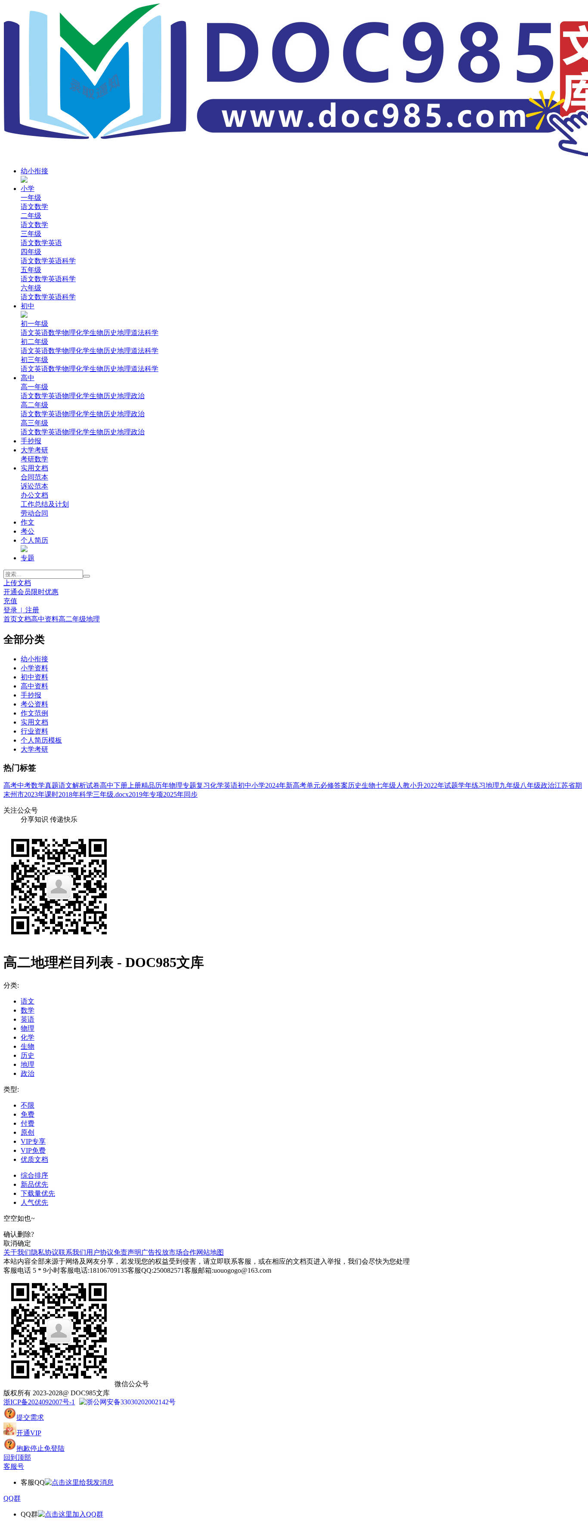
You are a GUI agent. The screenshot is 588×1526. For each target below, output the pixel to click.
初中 (27, 306)
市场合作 (182, 1252)
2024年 (275, 785)
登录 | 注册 (21, 610)
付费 (27, 1123)
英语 (55, 242)
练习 (479, 785)
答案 (341, 785)
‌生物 (96, 395)
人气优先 (34, 1202)
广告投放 (155, 1252)
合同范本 (34, 477)
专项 (156, 794)
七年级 (385, 785)
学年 (465, 785)
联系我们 (72, 1252)
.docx (121, 794)
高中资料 (45, 619)
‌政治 (138, 432)
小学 (27, 188)
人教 (403, 785)
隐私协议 (45, 1252)
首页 (10, 619)
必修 (327, 785)
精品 (148, 785)
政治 (547, 785)
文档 (24, 619)
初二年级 (34, 341)
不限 (27, 1105)
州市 (17, 794)
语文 (27, 206)
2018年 (69, 794)
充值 (10, 601)
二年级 (31, 215)
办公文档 (34, 495)
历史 (110, 332)
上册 (134, 785)
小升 (417, 785)
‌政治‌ (138, 395)
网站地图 (210, 1252)
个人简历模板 (41, 740)
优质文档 (34, 1159)
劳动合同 (34, 513)
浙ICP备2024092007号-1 (39, 1402)
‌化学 (83, 395)
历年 (162, 785)
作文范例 (34, 713)
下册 (120, 785)
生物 (96, 332)
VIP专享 (33, 1141)
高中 (27, 377)
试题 (451, 785)
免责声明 (127, 1252)
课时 (52, 794)
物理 (69, 332)
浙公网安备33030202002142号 (131, 1402)
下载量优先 (38, 1193)
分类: (11, 985)
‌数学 (41, 395)
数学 (41, 206)
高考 (10, 785)
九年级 (509, 785)
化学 (83, 332)
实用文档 (34, 468)
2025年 (173, 794)
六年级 (31, 288)
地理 (124, 332)
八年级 (530, 785)
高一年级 (34, 386)
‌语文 (27, 395)
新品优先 (34, 1184)
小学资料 (34, 668)
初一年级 (34, 323)
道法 (138, 332)
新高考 (296, 785)
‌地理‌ (124, 395)
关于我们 (17, 1252)
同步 (191, 794)
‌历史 (110, 395)
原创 (27, 1132)
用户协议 (100, 1252)
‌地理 (124, 432)
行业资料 (34, 731)
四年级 (31, 251)
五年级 (31, 269)
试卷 (93, 785)
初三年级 (34, 359)
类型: (11, 1089)
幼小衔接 (34, 171)
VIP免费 (33, 1150)
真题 (52, 785)
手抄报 (31, 441)
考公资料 (34, 704)
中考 (24, 785)
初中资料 (34, 677)
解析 (79, 785)
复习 (203, 785)
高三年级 (34, 423)
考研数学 (34, 459)
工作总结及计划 (45, 504)
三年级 (31, 233)
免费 (27, 1114)
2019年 (139, 794)
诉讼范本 (34, 486)
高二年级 (34, 404)
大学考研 (34, 450)
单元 (313, 785)
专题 (27, 558)
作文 (27, 522)
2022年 (434, 785)
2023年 (34, 794)
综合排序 (34, 1175)
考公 (27, 531)
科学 (69, 260)
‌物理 (69, 395)
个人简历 (34, 540)
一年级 (31, 197)
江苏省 (564, 785)
